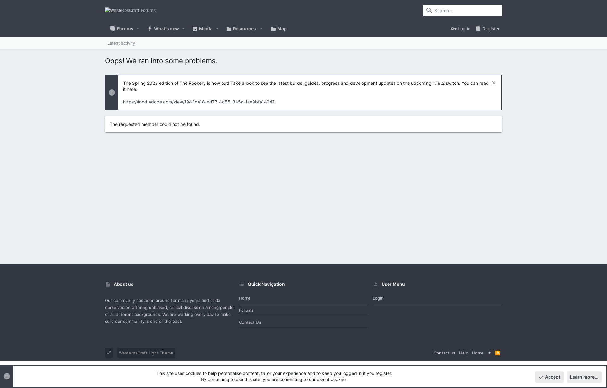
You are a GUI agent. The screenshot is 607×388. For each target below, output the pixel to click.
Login (378, 298)
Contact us (250, 322)
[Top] (490, 353)
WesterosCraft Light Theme (146, 352)
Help (463, 352)
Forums (246, 310)
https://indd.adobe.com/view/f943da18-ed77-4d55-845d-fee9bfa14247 (199, 101)
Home (245, 298)
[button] (138, 29)
